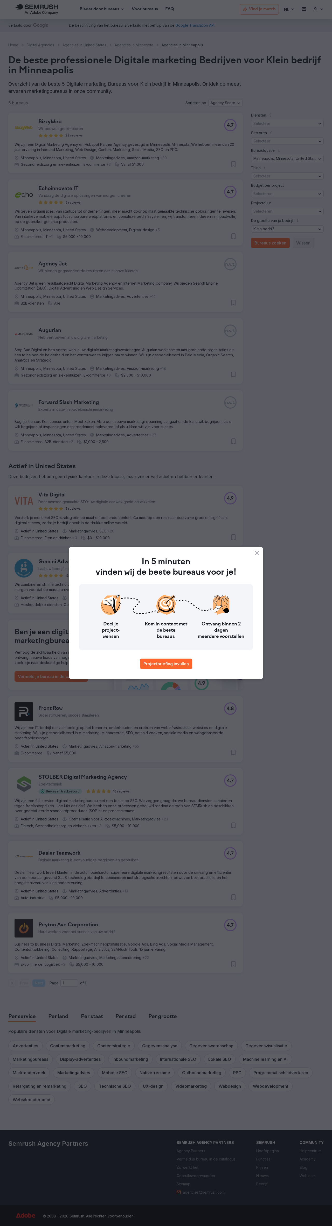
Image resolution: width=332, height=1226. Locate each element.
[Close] (257, 553)
